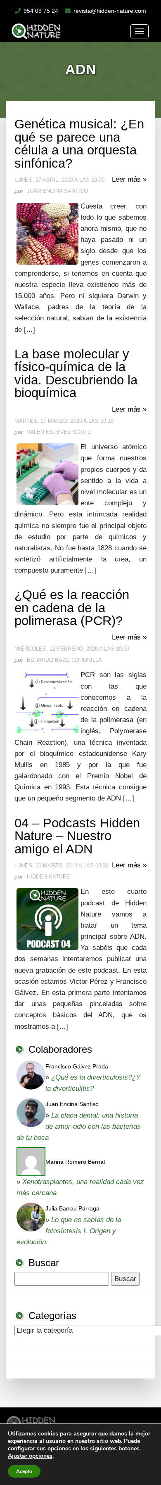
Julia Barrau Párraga (72, 1208)
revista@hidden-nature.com (109, 10)
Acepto (24, 1471)
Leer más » (129, 179)
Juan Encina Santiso (72, 1104)
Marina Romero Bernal (75, 1161)
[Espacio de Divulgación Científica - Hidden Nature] (31, 1422)
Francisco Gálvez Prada (76, 1066)
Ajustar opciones (30, 1456)
